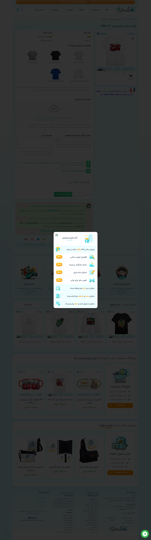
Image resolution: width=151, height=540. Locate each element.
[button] (56, 235)
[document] (75, 270)
